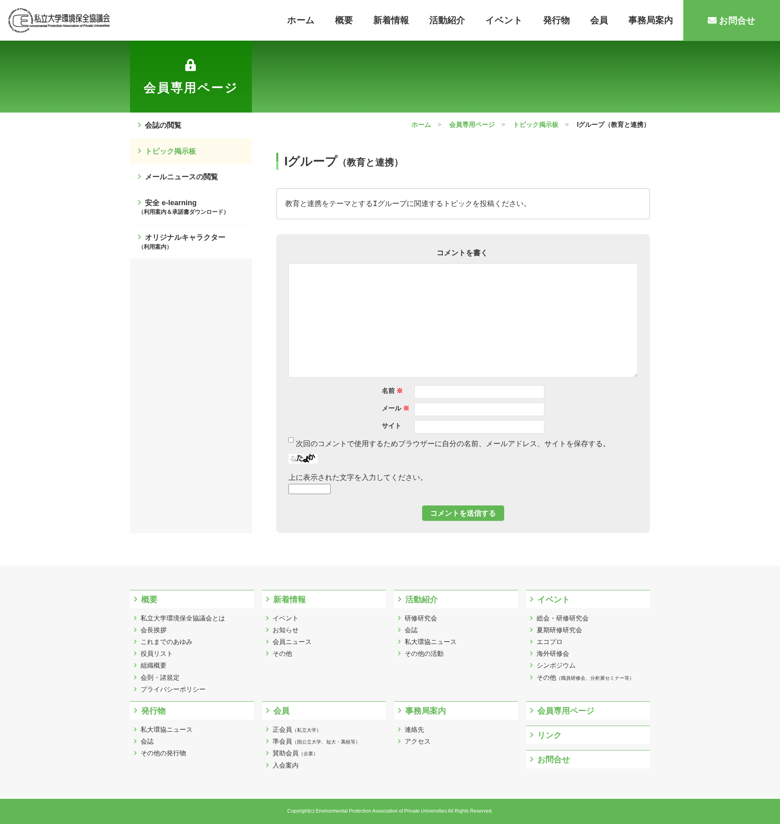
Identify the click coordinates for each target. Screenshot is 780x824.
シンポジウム (556, 665)
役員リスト (157, 653)
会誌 (411, 630)
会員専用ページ (565, 710)
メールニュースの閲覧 (181, 177)
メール (396, 408)
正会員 (297, 729)
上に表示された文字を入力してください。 (357, 477)
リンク (549, 735)
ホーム (301, 20)
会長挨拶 (154, 630)
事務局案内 (650, 20)
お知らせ (286, 630)
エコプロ (550, 641)
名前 (392, 390)
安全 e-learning (183, 207)
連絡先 (414, 729)
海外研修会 (553, 653)
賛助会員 (295, 753)
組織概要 (154, 665)
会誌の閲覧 (163, 125)
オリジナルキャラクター (181, 241)
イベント (504, 20)
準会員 (316, 741)
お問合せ (736, 20)
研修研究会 (421, 618)
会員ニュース (292, 641)
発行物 (556, 20)
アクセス (418, 741)
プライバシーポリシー (173, 689)
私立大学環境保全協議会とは (183, 618)
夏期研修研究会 (559, 630)
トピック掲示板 (170, 151)
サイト (391, 425)
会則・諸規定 (160, 677)
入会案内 (286, 765)
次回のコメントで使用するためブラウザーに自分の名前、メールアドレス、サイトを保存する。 (453, 444)
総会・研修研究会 (563, 618)
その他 (282, 653)
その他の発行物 (163, 753)
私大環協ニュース (431, 641)
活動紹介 (447, 20)
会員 (599, 20)
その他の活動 (424, 653)
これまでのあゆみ (167, 641)
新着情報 (391, 20)
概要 (344, 20)
